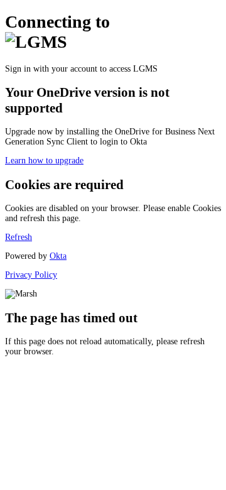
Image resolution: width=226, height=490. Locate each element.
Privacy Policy (31, 275)
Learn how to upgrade (44, 160)
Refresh (18, 237)
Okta (58, 256)
